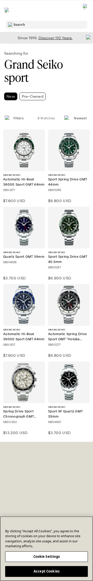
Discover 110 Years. (55, 38)
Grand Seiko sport (33, 71)
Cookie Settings (46, 556)
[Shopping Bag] (85, 10)
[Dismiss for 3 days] (87, 37)
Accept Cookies (46, 571)
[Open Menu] (7, 10)
